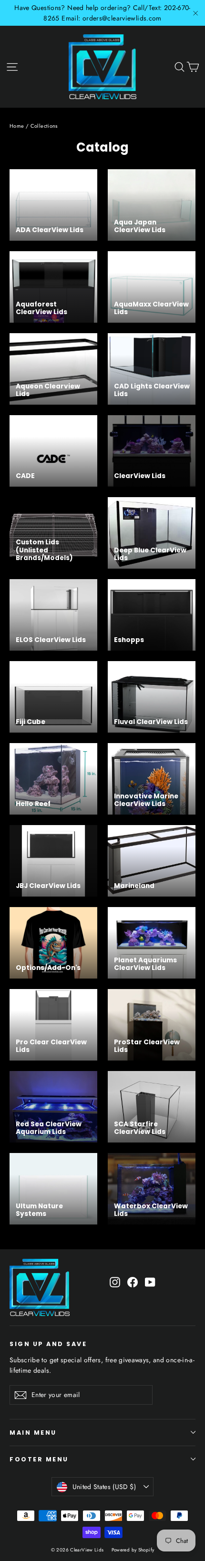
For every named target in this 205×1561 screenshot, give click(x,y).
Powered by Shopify (133, 1549)
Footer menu (39, 1459)
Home (17, 126)
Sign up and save (48, 1343)
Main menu (33, 1432)
